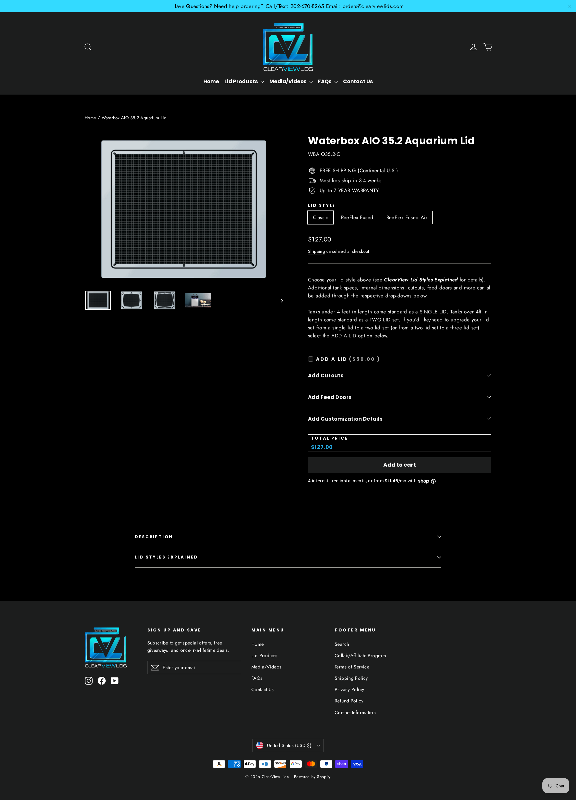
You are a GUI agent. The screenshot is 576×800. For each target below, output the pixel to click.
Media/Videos (288, 81)
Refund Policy (349, 700)
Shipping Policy (351, 678)
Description (154, 537)
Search (342, 644)
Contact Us (358, 81)
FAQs (325, 81)
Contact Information (355, 712)
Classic (320, 217)
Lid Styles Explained (166, 557)
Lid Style (322, 205)
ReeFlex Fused (357, 217)
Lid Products (241, 81)
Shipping (316, 251)
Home (211, 81)
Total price (329, 438)
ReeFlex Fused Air (406, 217)
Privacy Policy (349, 689)
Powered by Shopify (312, 777)
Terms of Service (352, 666)
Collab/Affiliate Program (360, 655)
